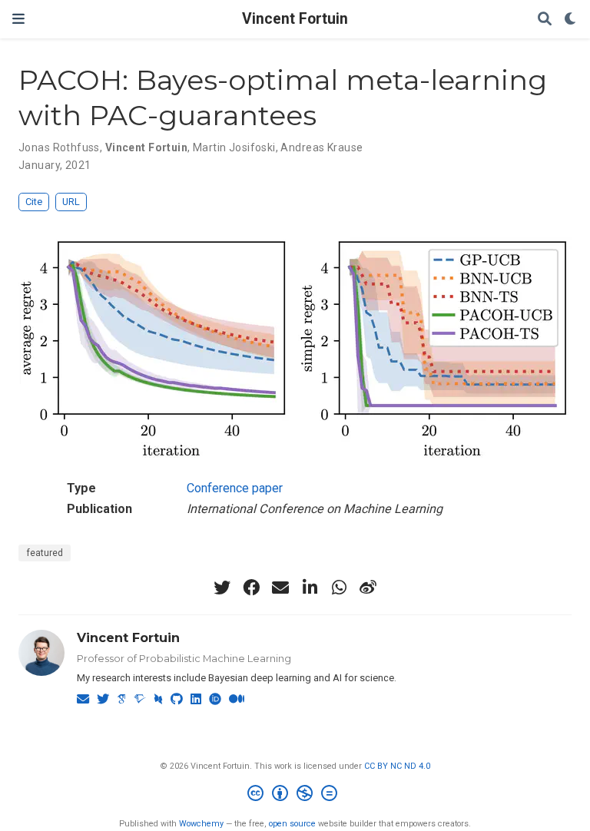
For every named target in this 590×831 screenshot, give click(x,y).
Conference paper (235, 488)
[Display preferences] (571, 19)
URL (71, 201)
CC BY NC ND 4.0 (397, 766)
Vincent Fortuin (295, 19)
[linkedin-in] (309, 587)
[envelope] (280, 587)
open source (292, 824)
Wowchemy (201, 824)
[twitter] (222, 587)
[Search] (545, 19)
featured (44, 553)
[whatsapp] (338, 587)
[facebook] (251, 587)
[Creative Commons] (295, 795)
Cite (33, 201)
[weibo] (368, 587)
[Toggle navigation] (18, 18)
